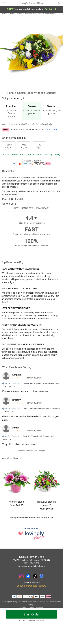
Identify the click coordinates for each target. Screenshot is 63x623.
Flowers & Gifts (16, 13)
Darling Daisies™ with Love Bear (37, 408)
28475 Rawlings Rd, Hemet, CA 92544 (31, 559)
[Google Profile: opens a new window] (41, 576)
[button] (56, 616)
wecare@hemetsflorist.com (31, 565)
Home (4, 13)
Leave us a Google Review (31, 585)
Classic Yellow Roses (32, 383)
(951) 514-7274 (31, 562)
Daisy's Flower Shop (32, 3)
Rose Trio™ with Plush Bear (35, 436)
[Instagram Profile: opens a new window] (21, 576)
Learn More (51, 129)
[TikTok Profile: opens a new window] (35, 576)
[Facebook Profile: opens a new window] (28, 576)
